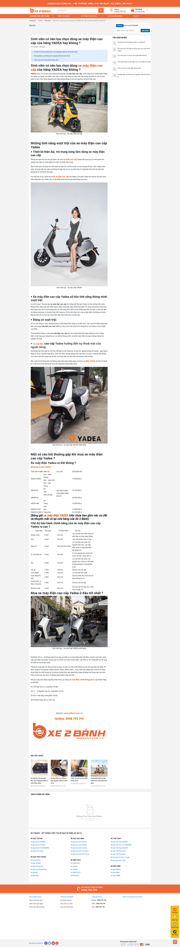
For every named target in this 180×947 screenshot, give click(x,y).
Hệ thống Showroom (89, 16)
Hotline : (99, 900)
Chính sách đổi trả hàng (36, 907)
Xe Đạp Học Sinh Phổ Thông (80, 854)
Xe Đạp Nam (35, 875)
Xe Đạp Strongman (37, 866)
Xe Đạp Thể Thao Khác (118, 854)
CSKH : (98, 903)
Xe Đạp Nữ (34, 872)
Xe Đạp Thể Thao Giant (118, 851)
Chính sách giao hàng (36, 903)
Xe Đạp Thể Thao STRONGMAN (121, 845)
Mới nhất (48, 20)
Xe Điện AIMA (115, 872)
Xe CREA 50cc (75, 863)
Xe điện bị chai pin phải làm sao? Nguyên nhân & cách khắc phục (56, 52)
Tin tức (40, 20)
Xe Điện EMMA (115, 875)
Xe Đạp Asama (35, 860)
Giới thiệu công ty (65, 900)
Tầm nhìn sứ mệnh (66, 903)
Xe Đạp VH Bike (36, 863)
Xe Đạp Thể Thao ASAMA (119, 842)
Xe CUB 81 (74, 866)
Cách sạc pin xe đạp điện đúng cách (46, 60)
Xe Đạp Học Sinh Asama (79, 842)
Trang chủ (32, 20)
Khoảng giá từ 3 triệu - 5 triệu (120, 857)
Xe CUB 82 (74, 869)
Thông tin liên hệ (63, 16)
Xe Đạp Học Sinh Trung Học (79, 851)
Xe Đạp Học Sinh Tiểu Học (79, 848)
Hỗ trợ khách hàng (115, 16)
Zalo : (98, 907)
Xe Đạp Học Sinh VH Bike (79, 845)
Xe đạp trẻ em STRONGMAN (40, 848)
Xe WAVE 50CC (76, 872)
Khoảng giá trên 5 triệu (118, 860)
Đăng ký (119, 25)
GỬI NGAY (145, 31)
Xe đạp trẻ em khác (37, 851)
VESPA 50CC (75, 875)
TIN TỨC (136, 16)
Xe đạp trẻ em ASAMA (38, 842)
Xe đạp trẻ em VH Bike (38, 845)
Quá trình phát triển (66, 907)
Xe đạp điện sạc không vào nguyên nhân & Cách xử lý (52, 56)
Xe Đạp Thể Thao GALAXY (119, 848)
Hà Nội (61, 691)
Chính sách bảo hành (36, 900)
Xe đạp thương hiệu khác (39, 869)
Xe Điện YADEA (116, 869)
